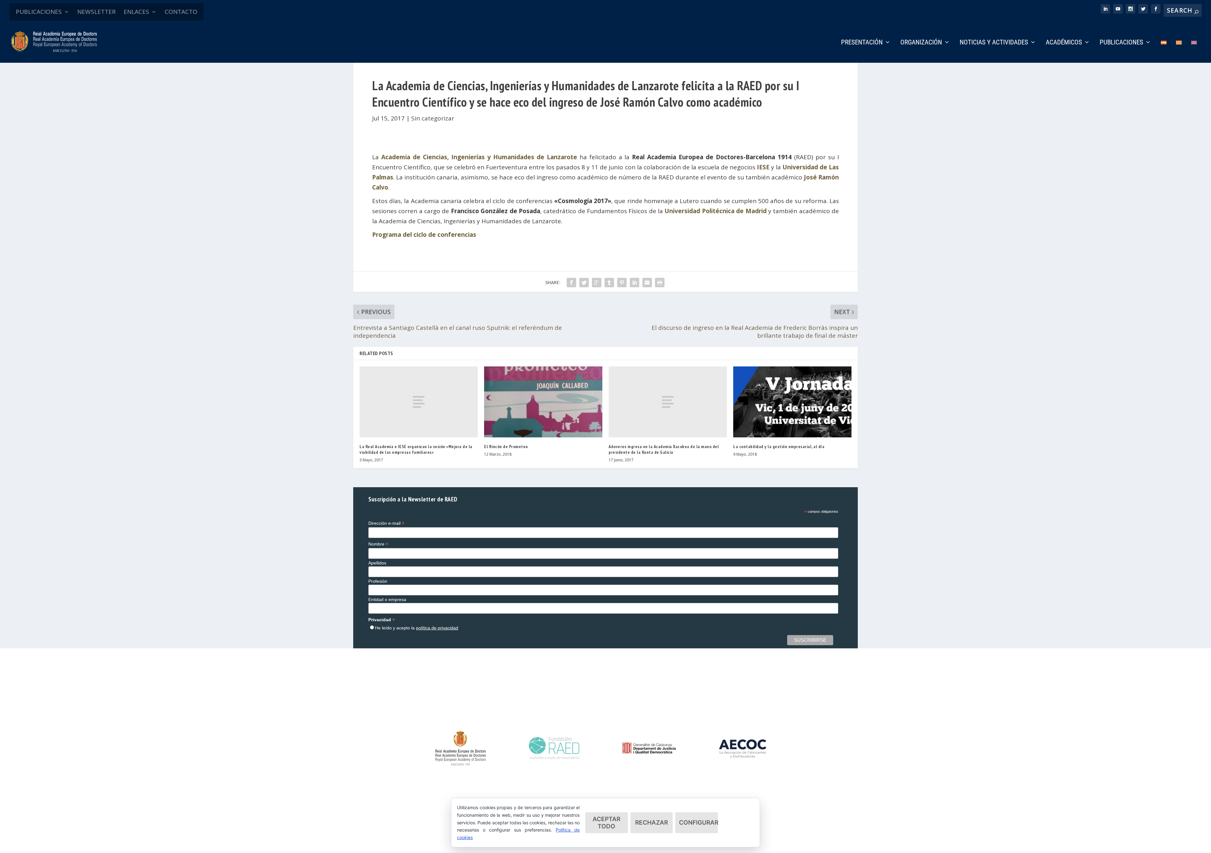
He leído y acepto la (416, 627)
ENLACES (136, 12)
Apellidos (377, 562)
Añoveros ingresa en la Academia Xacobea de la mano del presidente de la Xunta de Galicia (664, 449)
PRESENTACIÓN (862, 43)
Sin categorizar (432, 118)
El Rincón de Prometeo (506, 446)
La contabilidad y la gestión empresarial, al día (778, 446)
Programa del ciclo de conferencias (424, 235)
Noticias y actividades (994, 43)
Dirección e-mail (386, 523)
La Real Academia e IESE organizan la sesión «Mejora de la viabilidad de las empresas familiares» (416, 449)
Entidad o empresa (387, 599)
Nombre (378, 544)
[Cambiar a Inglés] (1194, 51)
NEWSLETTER (96, 12)
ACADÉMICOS (1064, 43)
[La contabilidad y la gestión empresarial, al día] (792, 401)
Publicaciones (1121, 43)
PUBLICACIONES (39, 12)
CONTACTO (181, 12)
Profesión (377, 581)
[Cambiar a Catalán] (1179, 51)
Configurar (698, 822)
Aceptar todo (606, 822)
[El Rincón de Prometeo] (543, 401)
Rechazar (651, 822)
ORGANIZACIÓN (921, 43)
